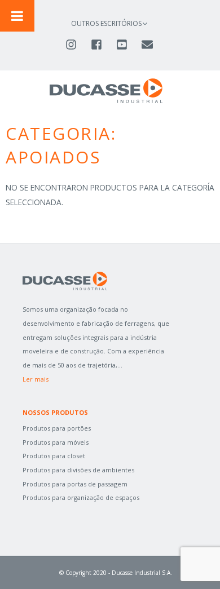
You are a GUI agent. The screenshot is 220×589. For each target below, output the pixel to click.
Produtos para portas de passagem (75, 484)
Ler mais (36, 379)
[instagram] (77, 44)
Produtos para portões (57, 428)
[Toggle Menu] (17, 16)
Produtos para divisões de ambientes (78, 470)
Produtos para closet (54, 455)
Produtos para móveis (56, 442)
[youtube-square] (127, 44)
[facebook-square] (102, 44)
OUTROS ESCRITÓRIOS (106, 23)
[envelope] (148, 44)
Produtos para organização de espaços (81, 497)
